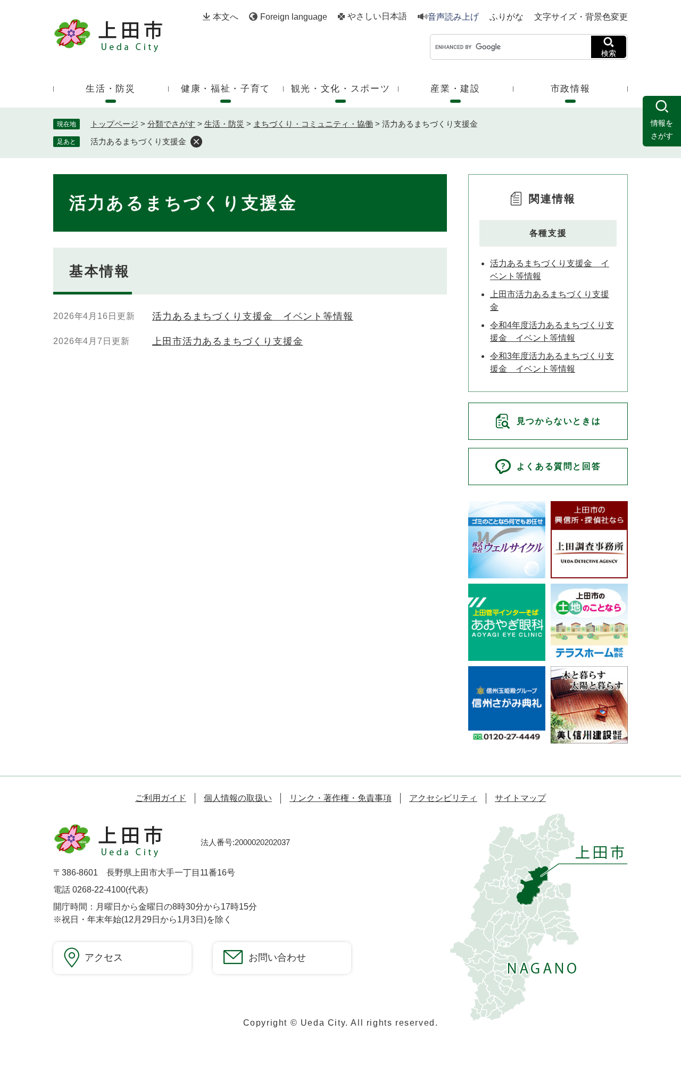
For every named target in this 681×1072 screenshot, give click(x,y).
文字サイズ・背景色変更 (581, 16)
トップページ (114, 123)
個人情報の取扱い (238, 798)
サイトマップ (520, 798)
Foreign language (293, 16)
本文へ (225, 16)
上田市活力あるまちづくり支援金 (227, 341)
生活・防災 (224, 123)
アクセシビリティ (443, 798)
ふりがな (506, 17)
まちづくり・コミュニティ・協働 (313, 123)
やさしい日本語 (377, 16)
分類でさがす (171, 123)
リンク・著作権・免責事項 (340, 798)
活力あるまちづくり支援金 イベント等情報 (252, 316)
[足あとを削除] (196, 142)
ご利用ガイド (160, 798)
